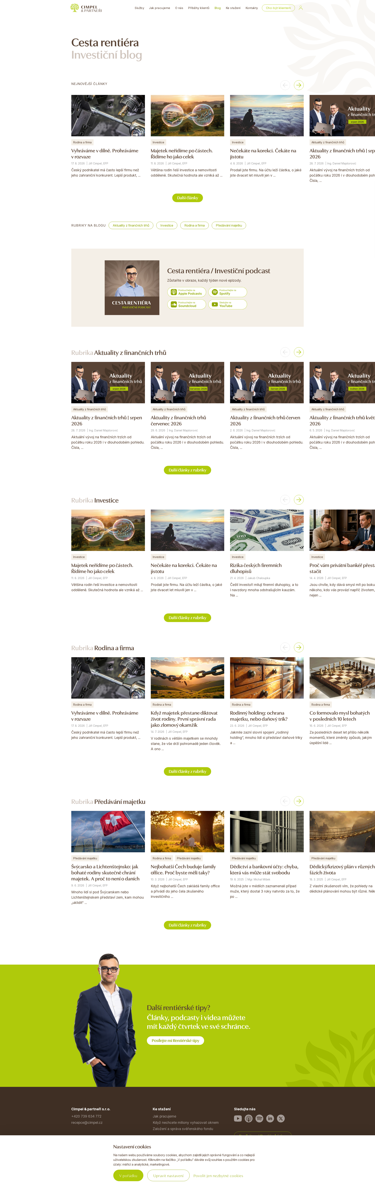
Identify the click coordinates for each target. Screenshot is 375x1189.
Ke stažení (233, 8)
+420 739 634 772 (86, 1116)
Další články (187, 197)
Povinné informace (86, 1167)
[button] (285, 85)
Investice (166, 225)
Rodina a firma (194, 225)
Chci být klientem (278, 8)
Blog (217, 8)
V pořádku (128, 1175)
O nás (179, 8)
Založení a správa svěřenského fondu (183, 1129)
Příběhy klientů (199, 8)
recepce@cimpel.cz (87, 1122)
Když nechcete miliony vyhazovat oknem (186, 1122)
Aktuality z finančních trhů (131, 225)
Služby (139, 8)
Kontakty (252, 8)
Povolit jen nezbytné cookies (218, 1175)
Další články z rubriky (187, 470)
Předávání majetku (229, 225)
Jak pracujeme (159, 8)
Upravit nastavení (168, 1175)
